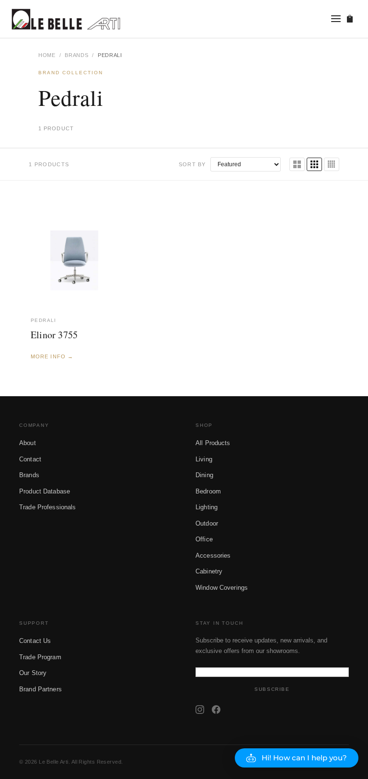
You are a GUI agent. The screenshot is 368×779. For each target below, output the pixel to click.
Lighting (207, 507)
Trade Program (40, 657)
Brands (76, 55)
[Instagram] (200, 709)
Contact (30, 459)
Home (47, 55)
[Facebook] (216, 709)
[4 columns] (331, 164)
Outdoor (207, 523)
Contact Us (35, 640)
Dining (204, 475)
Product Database (44, 491)
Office (204, 539)
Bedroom (208, 491)
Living (204, 459)
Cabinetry (209, 571)
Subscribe (271, 689)
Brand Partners (40, 689)
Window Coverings (222, 587)
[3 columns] (314, 164)
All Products (213, 443)
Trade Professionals (47, 507)
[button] (296, 758)
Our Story (32, 672)
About (27, 443)
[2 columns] (297, 164)
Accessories (213, 555)
